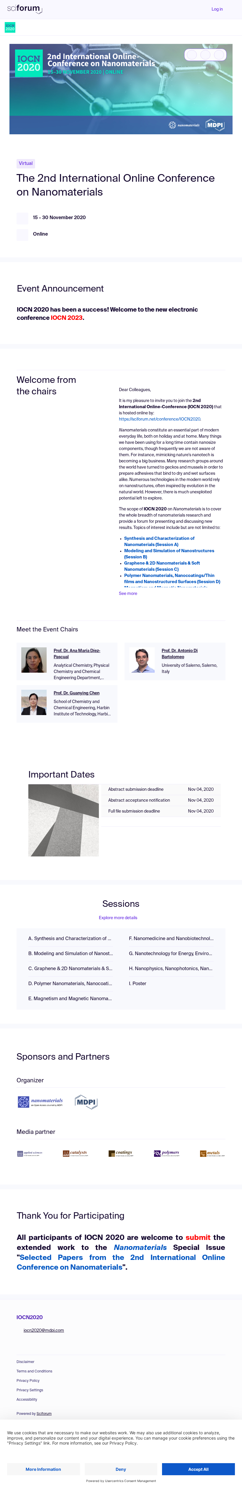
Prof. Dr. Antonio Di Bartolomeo (180, 654)
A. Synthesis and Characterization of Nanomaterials (70, 939)
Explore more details (118, 918)
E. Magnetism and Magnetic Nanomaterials (70, 999)
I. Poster (137, 984)
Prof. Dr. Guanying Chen (76, 693)
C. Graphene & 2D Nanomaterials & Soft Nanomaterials (70, 969)
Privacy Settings (30, 1390)
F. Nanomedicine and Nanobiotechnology (171, 939)
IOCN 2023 (66, 318)
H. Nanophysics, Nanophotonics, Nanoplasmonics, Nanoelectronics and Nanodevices (171, 969)
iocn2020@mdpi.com (44, 1331)
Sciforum (44, 1414)
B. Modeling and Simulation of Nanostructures (70, 954)
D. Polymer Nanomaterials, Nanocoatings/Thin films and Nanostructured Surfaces (70, 984)
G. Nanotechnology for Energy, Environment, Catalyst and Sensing (171, 954)
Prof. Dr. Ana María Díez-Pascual (77, 654)
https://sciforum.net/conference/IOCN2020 (159, 419)
